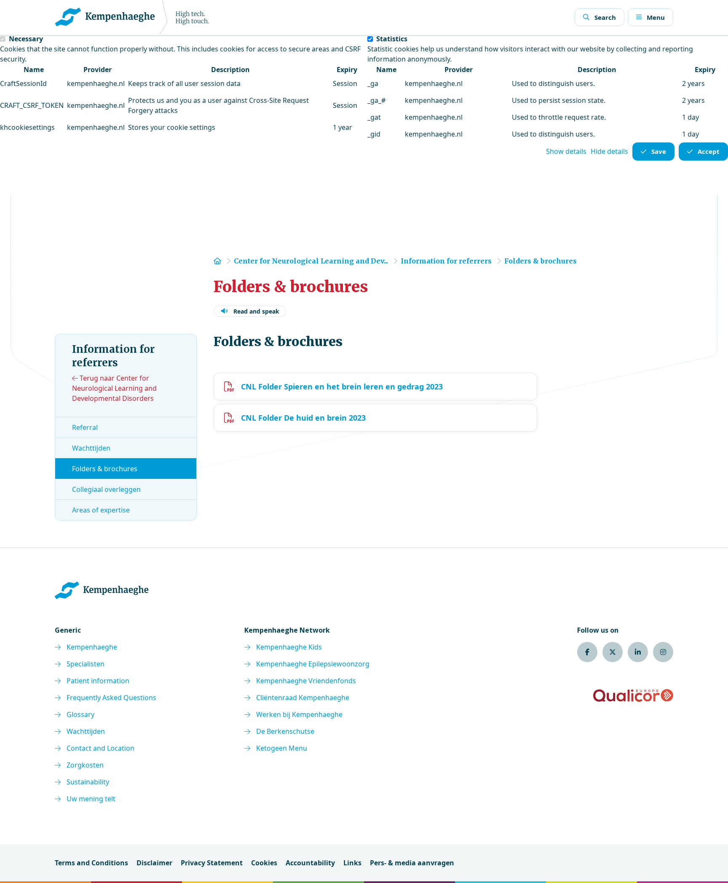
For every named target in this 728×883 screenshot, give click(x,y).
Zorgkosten (85, 765)
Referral (85, 427)
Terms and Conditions (91, 862)
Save (658, 151)
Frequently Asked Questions (111, 697)
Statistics (391, 38)
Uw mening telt (91, 798)
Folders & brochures (104, 468)
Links (352, 862)
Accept (709, 151)
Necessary (26, 38)
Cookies (264, 862)
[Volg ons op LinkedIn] (638, 652)
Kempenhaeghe (92, 647)
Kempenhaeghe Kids (289, 647)
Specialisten (85, 663)
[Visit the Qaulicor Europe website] (633, 695)
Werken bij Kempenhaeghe (299, 714)
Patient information (98, 680)
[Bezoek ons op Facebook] (587, 652)
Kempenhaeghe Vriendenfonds (306, 680)
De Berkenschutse (285, 731)
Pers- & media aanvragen (412, 862)
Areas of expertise (101, 510)
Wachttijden (91, 448)
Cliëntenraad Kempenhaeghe (302, 697)
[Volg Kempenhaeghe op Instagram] (663, 652)
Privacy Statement (212, 862)
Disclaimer (154, 862)
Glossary (80, 714)
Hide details (609, 151)
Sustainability (88, 781)
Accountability (310, 862)
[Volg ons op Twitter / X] (612, 652)
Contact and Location (100, 748)
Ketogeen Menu (281, 748)
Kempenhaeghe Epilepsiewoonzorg (312, 663)
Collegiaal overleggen (106, 489)
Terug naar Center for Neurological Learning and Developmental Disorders (114, 388)
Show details (566, 151)
